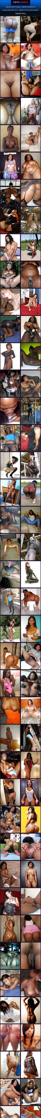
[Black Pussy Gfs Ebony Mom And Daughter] (10, 873)
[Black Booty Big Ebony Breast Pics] (31, 438)
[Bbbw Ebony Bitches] (10, 165)
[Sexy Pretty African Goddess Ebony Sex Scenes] (31, 1092)
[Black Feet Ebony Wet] (10, 1092)
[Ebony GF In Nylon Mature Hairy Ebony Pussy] (10, 356)
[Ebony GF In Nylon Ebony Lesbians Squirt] (10, 329)
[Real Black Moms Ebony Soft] (10, 955)
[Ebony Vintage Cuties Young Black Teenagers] (31, 901)
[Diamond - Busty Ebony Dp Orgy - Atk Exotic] (31, 846)
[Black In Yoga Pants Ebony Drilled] (31, 138)
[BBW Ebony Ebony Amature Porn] (31, 192)
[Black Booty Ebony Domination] (31, 1010)
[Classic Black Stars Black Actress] (10, 465)
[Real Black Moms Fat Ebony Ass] (10, 765)
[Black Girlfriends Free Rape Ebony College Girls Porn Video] (10, 982)
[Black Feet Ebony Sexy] (31, 83)
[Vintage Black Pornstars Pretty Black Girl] (10, 819)
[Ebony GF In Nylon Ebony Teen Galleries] (10, 628)
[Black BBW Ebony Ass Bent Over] (31, 111)
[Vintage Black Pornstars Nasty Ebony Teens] (10, 274)
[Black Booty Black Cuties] (10, 29)
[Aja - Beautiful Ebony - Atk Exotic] (31, 301)
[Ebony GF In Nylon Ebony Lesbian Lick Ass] (31, 247)
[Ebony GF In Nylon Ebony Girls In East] (31, 329)
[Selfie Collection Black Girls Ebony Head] (10, 901)
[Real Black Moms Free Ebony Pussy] (10, 574)
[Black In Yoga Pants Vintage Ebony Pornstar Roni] (31, 29)
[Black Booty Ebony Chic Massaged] (31, 819)
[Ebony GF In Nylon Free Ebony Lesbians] (31, 547)
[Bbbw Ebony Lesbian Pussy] (10, 928)
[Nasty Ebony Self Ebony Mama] (31, 1037)
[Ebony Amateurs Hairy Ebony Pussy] (31, 356)
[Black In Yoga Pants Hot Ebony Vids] (10, 547)
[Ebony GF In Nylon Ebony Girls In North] (10, 438)
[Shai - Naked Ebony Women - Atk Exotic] (10, 83)
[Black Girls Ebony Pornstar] (10, 737)
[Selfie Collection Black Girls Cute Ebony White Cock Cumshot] (31, 792)
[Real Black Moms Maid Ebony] (10, 111)
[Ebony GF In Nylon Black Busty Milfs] (10, 601)
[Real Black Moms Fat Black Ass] (31, 601)
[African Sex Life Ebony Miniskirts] (10, 410)
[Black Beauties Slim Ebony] (31, 683)
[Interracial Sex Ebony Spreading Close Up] (10, 301)
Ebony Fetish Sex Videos (28, 11)
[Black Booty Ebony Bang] (31, 1064)
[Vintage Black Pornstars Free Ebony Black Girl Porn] (10, 220)
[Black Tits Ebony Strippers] (10, 492)
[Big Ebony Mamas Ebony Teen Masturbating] (31, 165)
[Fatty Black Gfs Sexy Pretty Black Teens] (10, 1037)
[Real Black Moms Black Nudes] (10, 792)
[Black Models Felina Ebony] (31, 574)
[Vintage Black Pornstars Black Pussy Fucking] (10, 846)
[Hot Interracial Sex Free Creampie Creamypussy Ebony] (10, 519)
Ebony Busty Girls (13, 7)
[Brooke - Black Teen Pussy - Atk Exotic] (31, 955)
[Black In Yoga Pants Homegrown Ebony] (31, 928)
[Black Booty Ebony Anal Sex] (10, 656)
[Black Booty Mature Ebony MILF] (10, 1064)
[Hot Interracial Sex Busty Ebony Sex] (10, 710)
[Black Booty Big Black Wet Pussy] (10, 383)
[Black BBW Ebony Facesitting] (10, 192)
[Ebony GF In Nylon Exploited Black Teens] (31, 737)
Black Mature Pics (10, 11)
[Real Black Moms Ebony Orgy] (31, 765)
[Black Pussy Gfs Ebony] (10, 1010)
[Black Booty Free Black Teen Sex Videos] (31, 220)
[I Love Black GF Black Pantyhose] (10, 138)
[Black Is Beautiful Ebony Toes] (31, 628)
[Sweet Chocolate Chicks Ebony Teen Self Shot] (31, 982)
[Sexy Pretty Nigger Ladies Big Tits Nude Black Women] (31, 873)
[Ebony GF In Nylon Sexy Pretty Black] (31, 465)
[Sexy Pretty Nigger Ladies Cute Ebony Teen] (10, 56)
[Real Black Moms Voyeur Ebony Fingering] (31, 274)
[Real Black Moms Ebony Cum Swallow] (31, 492)
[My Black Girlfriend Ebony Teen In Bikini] (31, 383)
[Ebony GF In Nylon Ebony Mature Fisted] (31, 410)
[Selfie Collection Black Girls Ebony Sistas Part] (10, 683)
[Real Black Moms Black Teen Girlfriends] (31, 656)
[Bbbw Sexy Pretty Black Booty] (31, 710)
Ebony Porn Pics (28, 7)
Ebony (20, 2)
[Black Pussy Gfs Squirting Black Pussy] (10, 247)
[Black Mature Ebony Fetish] (31, 56)
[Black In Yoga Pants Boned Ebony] (31, 519)
